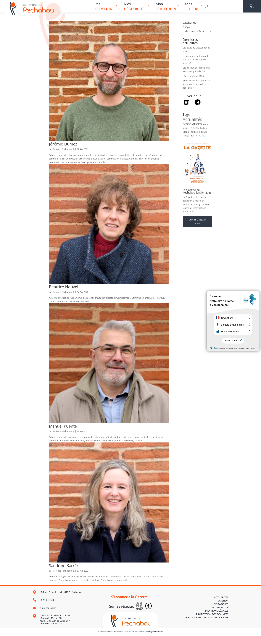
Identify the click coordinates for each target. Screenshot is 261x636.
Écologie (186, 136)
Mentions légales (216, 610)
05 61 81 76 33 (47, 599)
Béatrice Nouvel (63, 286)
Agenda (223, 600)
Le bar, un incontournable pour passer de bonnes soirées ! (196, 60)
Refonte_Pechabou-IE (63, 149)
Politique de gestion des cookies (206, 617)
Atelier (206, 124)
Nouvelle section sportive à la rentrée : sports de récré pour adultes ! (196, 84)
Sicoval (203, 131)
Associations (192, 124)
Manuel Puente (63, 426)
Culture (204, 128)
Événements (197, 135)
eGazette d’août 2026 (193, 76)
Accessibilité (219, 607)
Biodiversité (187, 128)
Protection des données (212, 614)
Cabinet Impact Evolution (152, 632)
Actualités (192, 119)
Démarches (221, 604)
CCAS (196, 128)
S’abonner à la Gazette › (130, 597)
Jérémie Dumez (63, 144)
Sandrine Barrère (65, 565)
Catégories (188, 27)
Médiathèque (190, 131)
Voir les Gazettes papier (197, 221)
